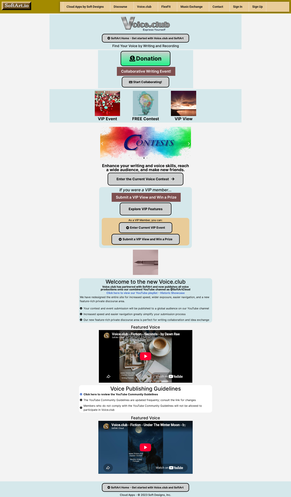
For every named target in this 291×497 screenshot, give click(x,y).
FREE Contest (145, 118)
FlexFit (166, 6)
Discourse (120, 6)
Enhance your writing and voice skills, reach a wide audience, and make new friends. (145, 167)
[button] (102, 144)
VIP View (183, 118)
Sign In (237, 6)
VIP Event (107, 118)
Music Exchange (192, 6)
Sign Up (257, 6)
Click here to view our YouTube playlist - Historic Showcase (145, 293)
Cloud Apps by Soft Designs (85, 6)
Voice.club (144, 6)
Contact (218, 6)
